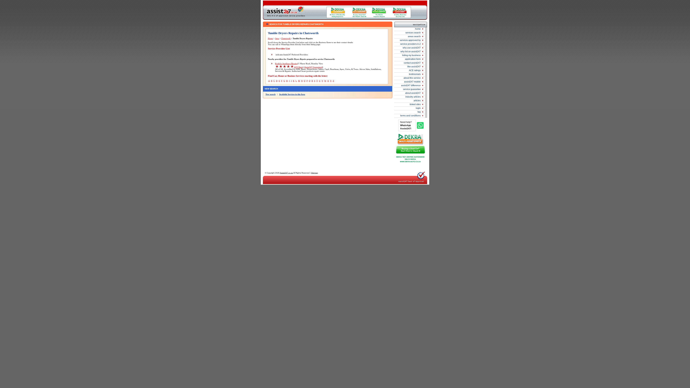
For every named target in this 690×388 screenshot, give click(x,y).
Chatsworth (286, 39)
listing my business (411, 55)
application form (413, 59)
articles (417, 100)
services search (413, 32)
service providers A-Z (410, 44)
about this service (412, 78)
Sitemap (314, 173)
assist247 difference (411, 85)
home (418, 29)
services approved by (410, 40)
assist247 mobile (412, 81)
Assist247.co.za (286, 173)
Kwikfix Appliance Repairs (286, 64)
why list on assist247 (411, 51)
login (418, 108)
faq (419, 112)
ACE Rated (298, 67)
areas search (414, 36)
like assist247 (414, 66)
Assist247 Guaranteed (313, 67)
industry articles (413, 97)
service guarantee (412, 89)
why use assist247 (412, 48)
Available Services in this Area (292, 94)
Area (277, 39)
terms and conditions (410, 115)
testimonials (415, 74)
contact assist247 (412, 63)
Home (270, 39)
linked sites (415, 104)
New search (270, 94)
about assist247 (413, 93)
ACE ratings (415, 70)
